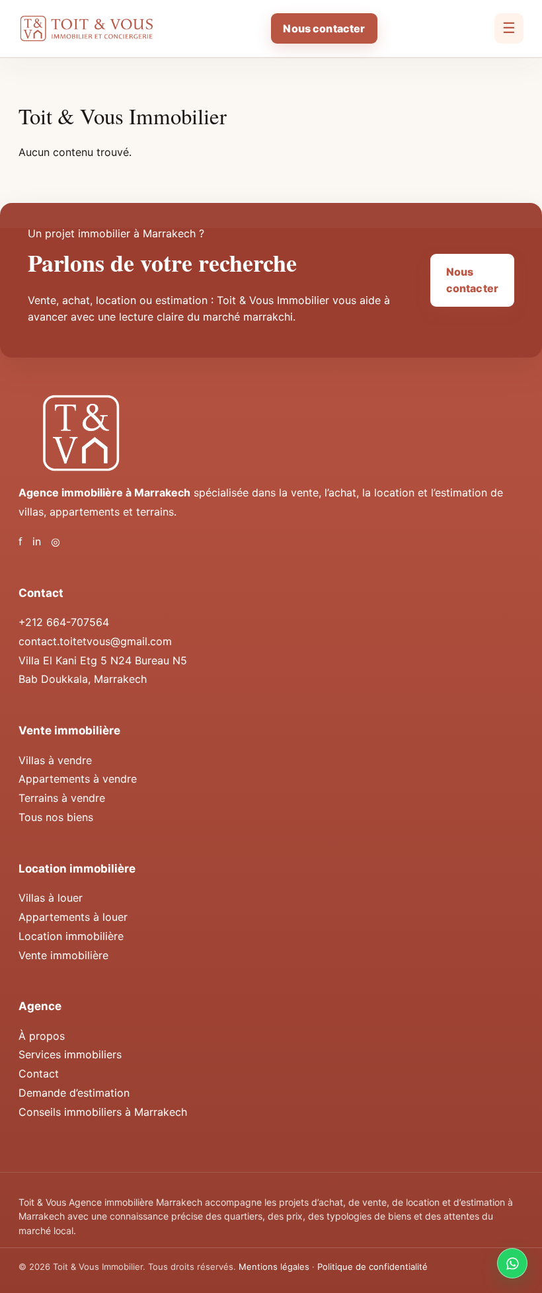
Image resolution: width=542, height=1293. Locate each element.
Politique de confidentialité (372, 1266)
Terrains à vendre (62, 797)
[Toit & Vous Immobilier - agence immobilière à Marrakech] (86, 28)
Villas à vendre (55, 760)
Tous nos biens (56, 817)
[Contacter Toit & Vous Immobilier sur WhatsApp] (512, 1263)
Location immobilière (71, 936)
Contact (39, 1073)
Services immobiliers (70, 1054)
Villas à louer (51, 897)
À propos (42, 1035)
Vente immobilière (63, 955)
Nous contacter (324, 28)
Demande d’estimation (74, 1092)
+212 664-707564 (64, 622)
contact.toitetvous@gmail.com (95, 641)
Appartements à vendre (78, 778)
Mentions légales (274, 1266)
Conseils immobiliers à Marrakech (103, 1111)
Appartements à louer (73, 916)
